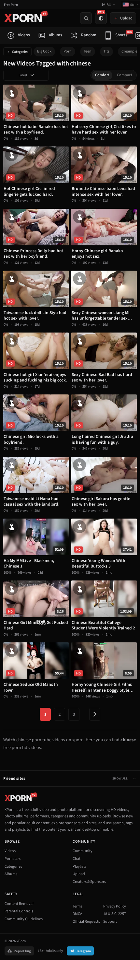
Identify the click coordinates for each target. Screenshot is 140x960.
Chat (76, 858)
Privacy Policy (114, 906)
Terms (77, 906)
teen (87, 51)
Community (82, 851)
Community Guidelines (24, 919)
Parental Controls (19, 911)
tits (106, 51)
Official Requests (86, 921)
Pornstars (13, 858)
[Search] (86, 18)
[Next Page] (94, 714)
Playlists (79, 866)
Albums (11, 874)
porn (67, 51)
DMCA (77, 914)
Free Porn (11, 4)
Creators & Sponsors (89, 881)
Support (110, 921)
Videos (10, 851)
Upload (79, 874)
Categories (20, 51)
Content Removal (19, 904)
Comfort (102, 75)
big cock (44, 51)
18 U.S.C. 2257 (114, 914)
